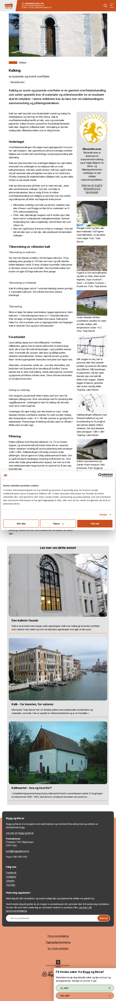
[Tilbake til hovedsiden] (9, 5)
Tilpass (56, 523)
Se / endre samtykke (58, 948)
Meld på (104, 918)
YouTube (10, 884)
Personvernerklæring (58, 936)
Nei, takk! (65, 995)
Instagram (11, 876)
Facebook (11, 872)
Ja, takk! (64, 988)
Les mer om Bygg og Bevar (20, 833)
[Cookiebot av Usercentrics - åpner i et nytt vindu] (100, 475)
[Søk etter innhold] (105, 5)
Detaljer (103, 514)
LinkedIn (10, 880)
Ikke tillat (21, 523)
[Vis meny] (112, 5)
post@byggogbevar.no (17, 851)
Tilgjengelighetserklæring (58, 942)
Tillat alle (95, 523)
